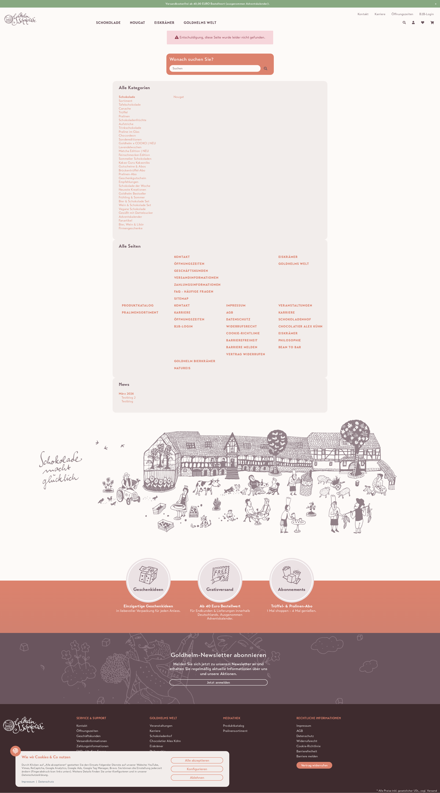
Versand (432, 790)
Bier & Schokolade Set (134, 201)
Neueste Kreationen (132, 189)
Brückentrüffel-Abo (132, 170)
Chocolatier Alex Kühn (165, 741)
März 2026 (126, 393)
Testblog (126, 401)
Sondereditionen (130, 139)
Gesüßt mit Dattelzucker (136, 213)
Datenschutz (305, 736)
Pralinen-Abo (128, 174)
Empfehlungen (128, 182)
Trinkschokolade (130, 128)
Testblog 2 (128, 397)
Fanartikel (125, 220)
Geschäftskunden (88, 736)
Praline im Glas (129, 132)
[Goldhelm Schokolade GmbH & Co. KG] (20, 19)
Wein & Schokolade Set (135, 205)
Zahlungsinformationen (92, 746)
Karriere (380, 14)
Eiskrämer (156, 746)
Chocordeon (127, 135)
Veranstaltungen (161, 726)
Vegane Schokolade (132, 209)
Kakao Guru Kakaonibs (134, 163)
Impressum (303, 726)
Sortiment (126, 101)
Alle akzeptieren (197, 760)
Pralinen (124, 116)
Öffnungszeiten (402, 14)
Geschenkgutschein (132, 178)
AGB (299, 731)
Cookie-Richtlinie (308, 746)
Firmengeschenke (130, 228)
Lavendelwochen (130, 147)
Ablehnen (197, 777)
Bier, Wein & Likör (131, 224)
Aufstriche (126, 124)
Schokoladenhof (161, 736)
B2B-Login (426, 14)
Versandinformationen (91, 741)
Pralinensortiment (235, 731)
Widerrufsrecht (306, 741)
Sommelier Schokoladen (135, 159)
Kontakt (363, 14)
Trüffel (123, 112)
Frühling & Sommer (132, 197)
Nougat (178, 97)
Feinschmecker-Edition (134, 155)
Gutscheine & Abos (132, 166)
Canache (125, 108)
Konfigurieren (197, 769)
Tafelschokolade (130, 104)
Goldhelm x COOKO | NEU (137, 143)
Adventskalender (130, 217)
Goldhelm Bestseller (132, 193)
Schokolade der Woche (134, 186)
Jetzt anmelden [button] (218, 682)
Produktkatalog (233, 726)
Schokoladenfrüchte (132, 120)
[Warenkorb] (432, 23)
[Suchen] (404, 23)
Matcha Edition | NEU (134, 151)
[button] (413, 23)
